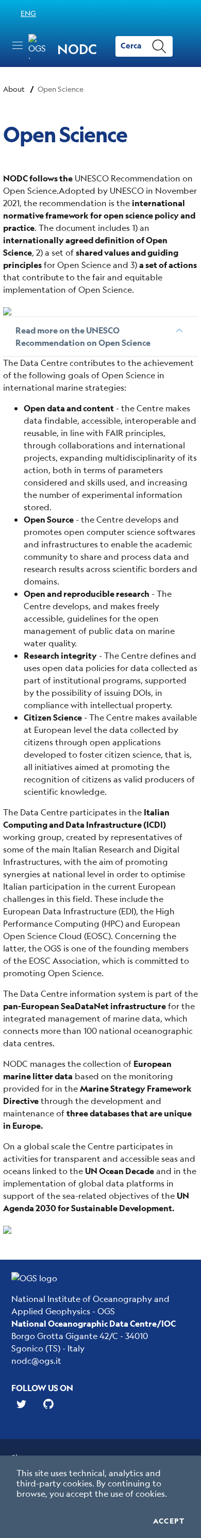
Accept (169, 1521)
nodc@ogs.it (36, 1360)
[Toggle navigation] (17, 45)
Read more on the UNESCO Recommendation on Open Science (82, 336)
